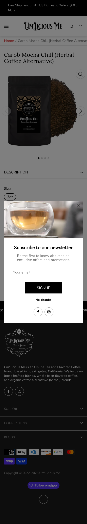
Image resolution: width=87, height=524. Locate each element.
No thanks (44, 300)
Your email (21, 272)
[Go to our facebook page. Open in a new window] (38, 311)
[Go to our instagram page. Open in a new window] (49, 311)
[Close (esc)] (78, 205)
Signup (43, 287)
